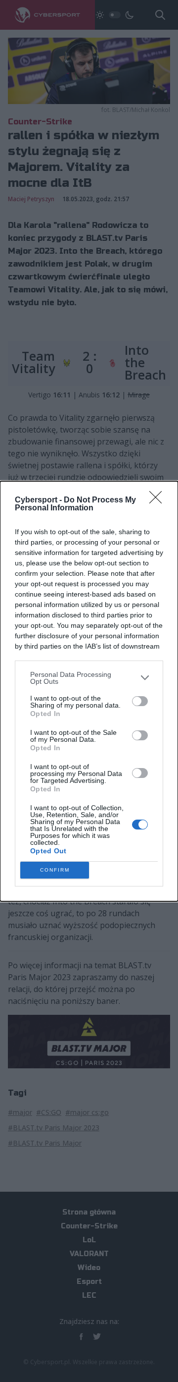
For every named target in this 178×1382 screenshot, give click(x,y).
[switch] (140, 701)
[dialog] (89, 691)
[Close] (158, 500)
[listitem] (89, 678)
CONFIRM (55, 870)
